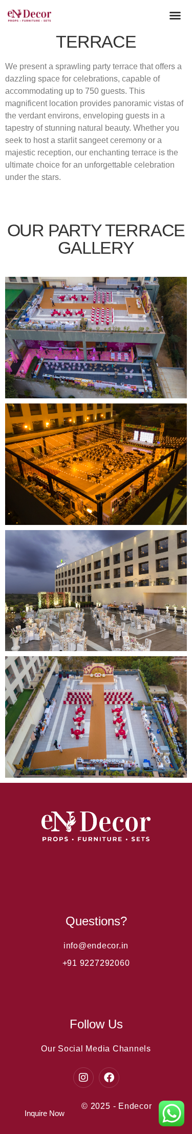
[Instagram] (83, 1077)
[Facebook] (109, 1077)
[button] (175, 15)
